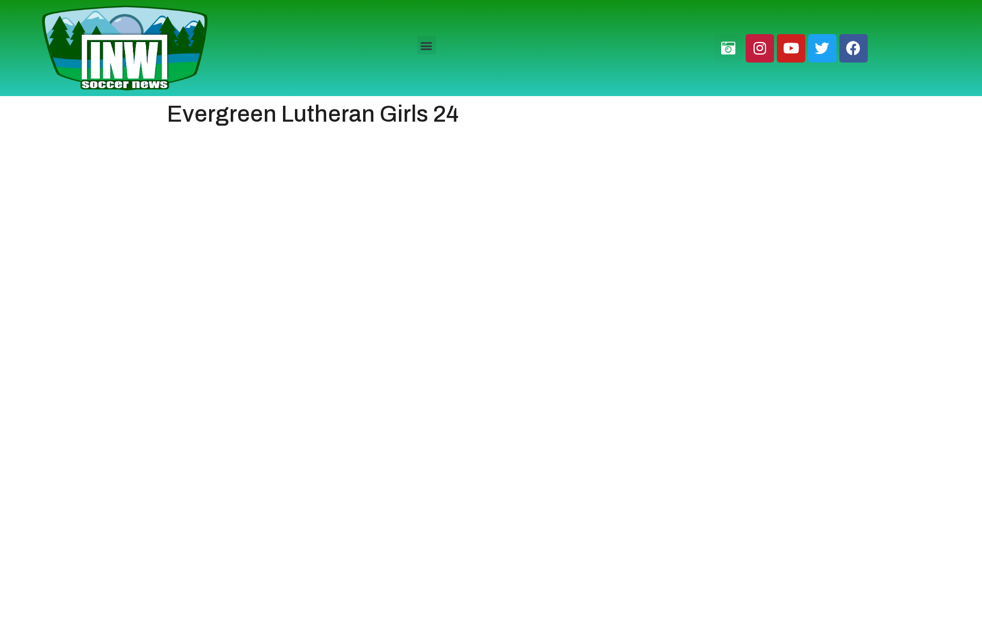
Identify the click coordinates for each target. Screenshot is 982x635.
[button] (426, 45)
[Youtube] (791, 48)
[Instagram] (760, 48)
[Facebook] (853, 48)
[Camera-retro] (728, 48)
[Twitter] (822, 48)
